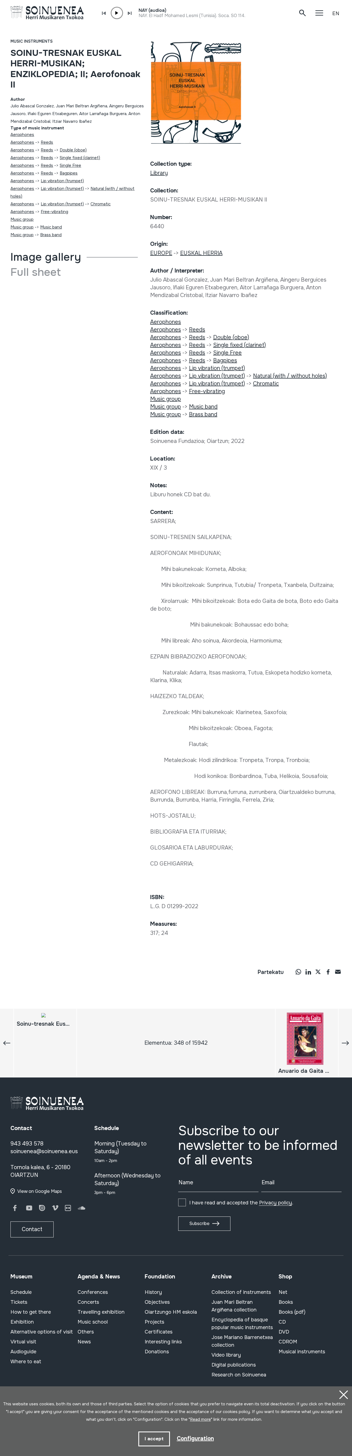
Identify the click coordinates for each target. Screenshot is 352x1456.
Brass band (51, 235)
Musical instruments (302, 1352)
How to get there (30, 1312)
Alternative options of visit (41, 1332)
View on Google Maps (39, 1191)
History (153, 1292)
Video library (226, 1355)
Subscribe (199, 1223)
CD (282, 1322)
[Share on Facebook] (328, 971)
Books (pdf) (292, 1312)
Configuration (195, 1438)
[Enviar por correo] (338, 971)
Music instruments (31, 41)
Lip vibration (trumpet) (62, 181)
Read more (200, 1419)
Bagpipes (69, 173)
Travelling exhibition (101, 1312)
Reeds (47, 142)
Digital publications (233, 1365)
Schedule (21, 1292)
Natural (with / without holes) (290, 375)
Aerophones (22, 134)
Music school (93, 1322)
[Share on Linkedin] (308, 971)
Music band (51, 227)
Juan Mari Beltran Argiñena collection (234, 1306)
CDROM (288, 1342)
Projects (154, 1322)
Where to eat (25, 1362)
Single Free (70, 165)
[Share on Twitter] (318, 971)
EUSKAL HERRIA (201, 253)
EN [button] (335, 13)
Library (159, 173)
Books (286, 1302)
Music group (22, 219)
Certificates (158, 1332)
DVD (284, 1332)
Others (86, 1332)
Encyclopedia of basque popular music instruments (242, 1323)
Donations (157, 1352)
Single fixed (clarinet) (80, 157)
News (84, 1342)
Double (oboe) (73, 150)
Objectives (157, 1302)
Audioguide (23, 1352)
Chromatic (100, 204)
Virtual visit (23, 1342)
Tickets (18, 1302)
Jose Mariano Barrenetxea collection (242, 1341)
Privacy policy (275, 1203)
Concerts (88, 1302)
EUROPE (161, 253)
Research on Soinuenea (238, 1375)
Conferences (93, 1292)
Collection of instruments (241, 1292)
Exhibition (22, 1322)
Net (283, 1292)
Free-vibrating (54, 211)
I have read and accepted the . (241, 1203)
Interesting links (163, 1342)
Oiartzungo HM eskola (171, 1312)
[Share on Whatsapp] (298, 971)
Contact (32, 1229)
